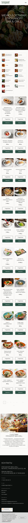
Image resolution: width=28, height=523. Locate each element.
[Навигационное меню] (26, 2)
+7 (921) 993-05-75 (14, 26)
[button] (14, 499)
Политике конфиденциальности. (6, 520)
